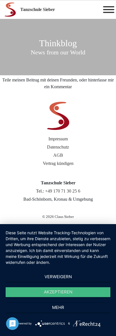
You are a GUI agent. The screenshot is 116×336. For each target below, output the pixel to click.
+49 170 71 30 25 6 (62, 191)
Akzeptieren (58, 292)
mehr (58, 307)
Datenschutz (58, 147)
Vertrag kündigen (58, 163)
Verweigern (58, 276)
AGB (58, 155)
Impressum (58, 138)
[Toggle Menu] (108, 9)
